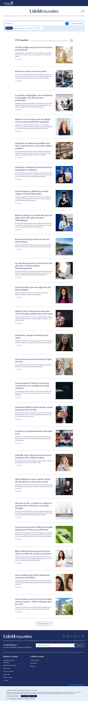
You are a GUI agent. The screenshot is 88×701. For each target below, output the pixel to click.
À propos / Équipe (34, 660)
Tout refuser (24, 696)
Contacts (5, 680)
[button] (82, 11)
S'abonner (79, 645)
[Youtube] (71, 636)
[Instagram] (75, 636)
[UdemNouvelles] (44, 11)
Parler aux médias (7, 677)
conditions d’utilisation (30, 698)
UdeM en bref (6, 674)
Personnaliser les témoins (13, 696)
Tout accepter (33, 696)
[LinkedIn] (67, 636)
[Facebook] (63, 636)
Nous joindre (33, 663)
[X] (83, 636)
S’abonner (32, 666)
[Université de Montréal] (8, 3)
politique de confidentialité (16, 698)
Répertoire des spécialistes (9, 665)
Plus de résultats (42, 624)
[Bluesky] (79, 636)
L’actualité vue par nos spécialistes (8, 661)
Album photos (6, 668)
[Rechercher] (67, 23)
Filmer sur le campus (8, 671)
